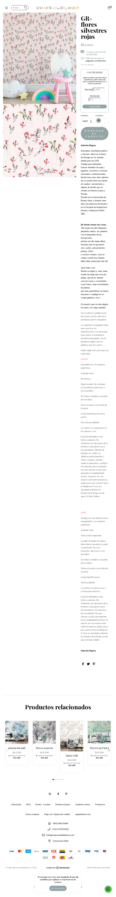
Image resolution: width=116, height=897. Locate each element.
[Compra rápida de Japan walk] (72, 745)
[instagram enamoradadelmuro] (50, 793)
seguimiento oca (83, 814)
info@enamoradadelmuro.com (60, 835)
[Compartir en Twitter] (88, 664)
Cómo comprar (32, 814)
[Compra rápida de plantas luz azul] (17, 738)
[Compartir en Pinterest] (94, 664)
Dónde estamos (62, 804)
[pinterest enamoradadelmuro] (66, 793)
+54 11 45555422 (60, 829)
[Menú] (7, 8)
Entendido (58, 888)
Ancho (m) (94, 96)
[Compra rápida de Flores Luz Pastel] (99, 738)
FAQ (28, 804)
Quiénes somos (82, 804)
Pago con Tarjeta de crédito (57, 814)
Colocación (16, 804)
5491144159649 (60, 823)
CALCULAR (94, 106)
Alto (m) (88, 89)
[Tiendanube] (58, 868)
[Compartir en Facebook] (83, 664)
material (84, 116)
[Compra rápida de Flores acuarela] (44, 738)
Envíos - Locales (42, 804)
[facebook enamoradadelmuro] (58, 793)
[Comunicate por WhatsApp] (108, 889)
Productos (100, 804)
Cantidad (99, 116)
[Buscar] (25, 7)
